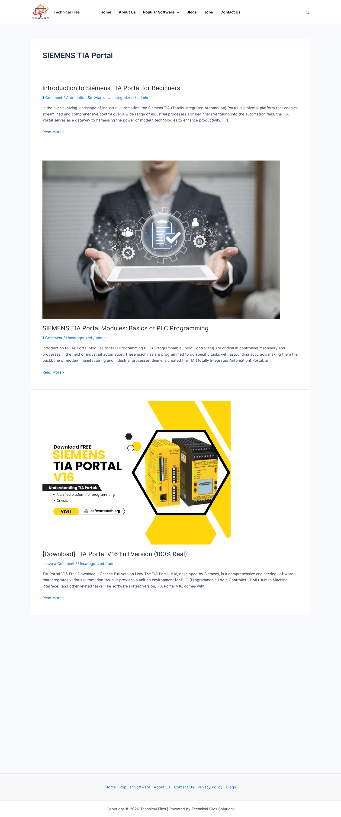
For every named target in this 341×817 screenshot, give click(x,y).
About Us (127, 12)
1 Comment (52, 97)
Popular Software (159, 12)
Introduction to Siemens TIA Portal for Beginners (111, 88)
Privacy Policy (210, 787)
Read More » (53, 131)
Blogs (192, 12)
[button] (177, 12)
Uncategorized (121, 97)
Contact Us (230, 12)
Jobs (208, 12)
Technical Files (67, 12)
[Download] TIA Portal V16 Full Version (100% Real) (114, 554)
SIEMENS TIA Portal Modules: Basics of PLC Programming (125, 328)
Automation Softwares (86, 97)
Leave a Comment (58, 563)
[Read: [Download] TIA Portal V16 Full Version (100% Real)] (136, 472)
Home (105, 12)
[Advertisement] (170, 686)
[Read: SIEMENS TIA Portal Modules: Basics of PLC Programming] (161, 239)
